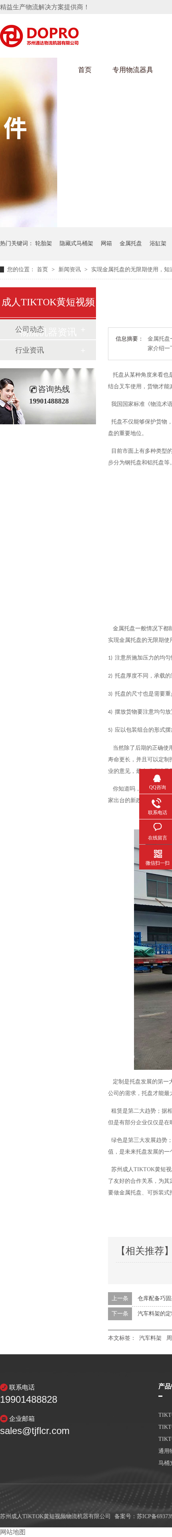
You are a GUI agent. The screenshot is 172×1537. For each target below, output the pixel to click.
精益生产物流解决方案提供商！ (45, 7)
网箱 (106, 243)
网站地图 (13, 1532)
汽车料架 (150, 1338)
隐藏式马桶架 (76, 243)
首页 (85, 70)
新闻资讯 (70, 269)
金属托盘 (131, 243)
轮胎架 (43, 243)
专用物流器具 (132, 70)
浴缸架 (158, 243)
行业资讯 (29, 350)
